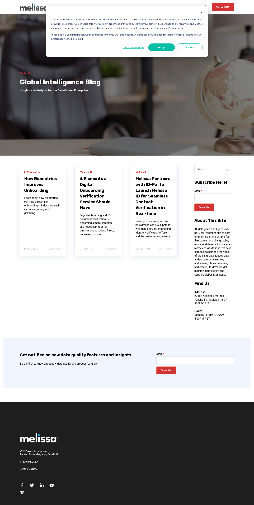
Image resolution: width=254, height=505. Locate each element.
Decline (189, 47)
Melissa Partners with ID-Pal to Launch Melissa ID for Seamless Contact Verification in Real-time (152, 196)
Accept (161, 47)
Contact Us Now (28, 469)
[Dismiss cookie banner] (201, 13)
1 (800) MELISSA (29, 461)
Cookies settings (133, 47)
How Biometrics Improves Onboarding (40, 184)
